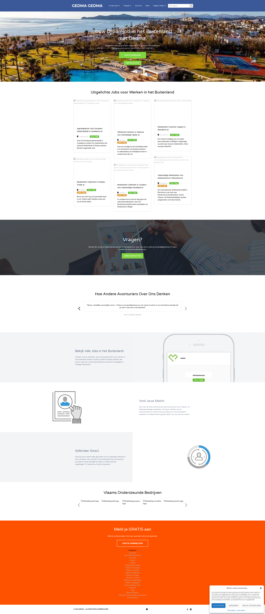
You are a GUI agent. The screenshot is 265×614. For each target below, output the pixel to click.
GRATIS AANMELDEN (132, 55)
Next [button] (186, 308)
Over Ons (138, 6)
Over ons (132, 558)
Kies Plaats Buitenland (132, 555)
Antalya (82, 190)
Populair (126, 6)
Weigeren (233, 606)
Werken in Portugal (132, 568)
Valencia (122, 140)
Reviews (132, 588)
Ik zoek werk (113, 6)
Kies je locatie (132, 63)
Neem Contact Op (132, 256)
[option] (132, 308)
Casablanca (83, 136)
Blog (132, 590)
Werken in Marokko (132, 573)
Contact (132, 563)
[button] (261, 588)
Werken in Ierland (132, 578)
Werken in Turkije (132, 575)
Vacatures (132, 553)
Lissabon (122, 193)
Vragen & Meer (158, 6)
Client (147, 6)
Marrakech (163, 135)
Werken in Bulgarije (132, 583)
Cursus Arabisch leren (132, 585)
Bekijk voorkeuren (252, 606)
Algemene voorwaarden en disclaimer (132, 595)
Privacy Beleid (231, 610)
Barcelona (163, 183)
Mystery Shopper (132, 593)
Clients (132, 560)
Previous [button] (79, 308)
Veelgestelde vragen (132, 565)
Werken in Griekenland (132, 580)
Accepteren (218, 606)
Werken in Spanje (132, 570)
